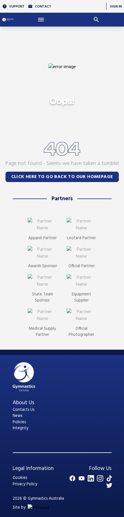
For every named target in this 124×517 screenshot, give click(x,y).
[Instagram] (100, 478)
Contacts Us (23, 410)
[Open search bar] (96, 20)
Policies (19, 422)
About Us (23, 402)
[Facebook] (72, 478)
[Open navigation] (41, 20)
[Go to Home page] (8, 19)
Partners (62, 198)
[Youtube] (81, 478)
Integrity (20, 428)
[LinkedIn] (90, 478)
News (17, 416)
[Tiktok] (109, 478)
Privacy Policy (25, 484)
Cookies (20, 478)
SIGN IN (116, 6)
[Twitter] (109, 485)
